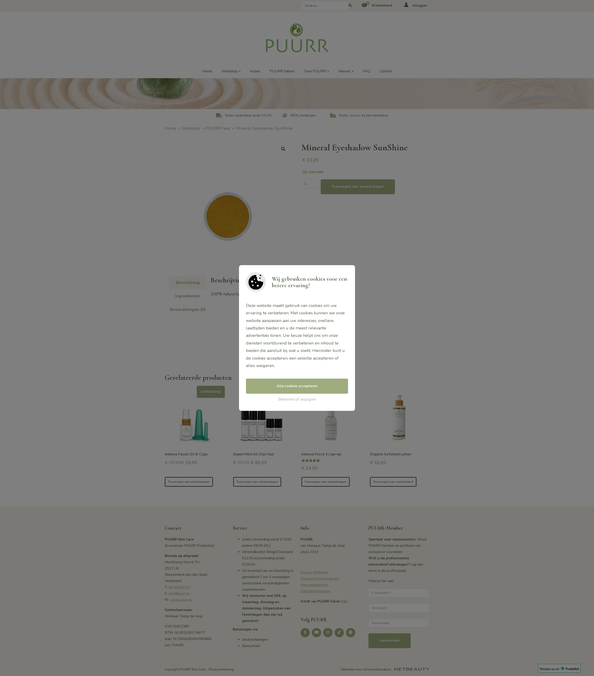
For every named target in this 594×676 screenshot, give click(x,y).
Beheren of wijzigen (297, 399)
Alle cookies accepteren (297, 386)
